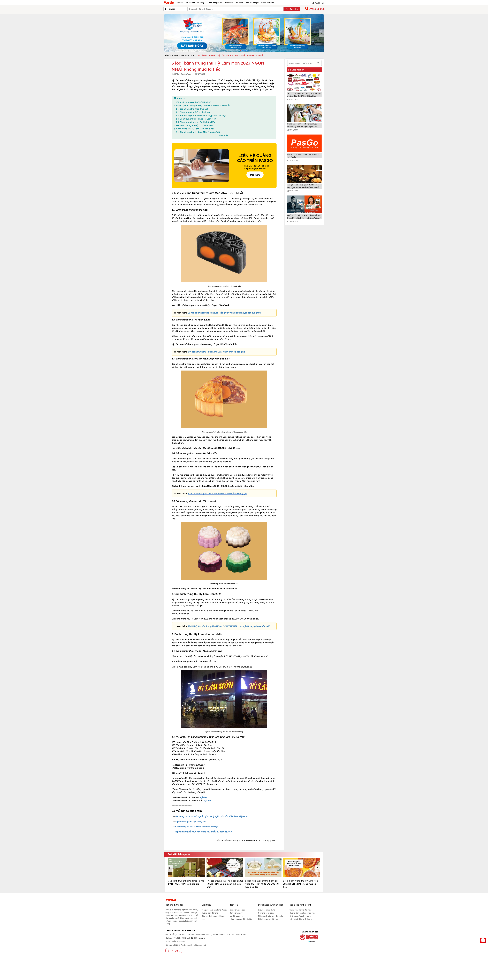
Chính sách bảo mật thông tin (270, 916)
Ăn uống (201, 3)
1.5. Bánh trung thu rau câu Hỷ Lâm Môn (196, 122)
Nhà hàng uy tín (215, 3)
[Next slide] (321, 33)
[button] (170, 868)
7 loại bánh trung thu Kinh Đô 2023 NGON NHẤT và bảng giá (217, 493)
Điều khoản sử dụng (266, 910)
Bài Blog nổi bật (296, 69)
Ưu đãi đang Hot (237, 916)
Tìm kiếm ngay (236, 913)
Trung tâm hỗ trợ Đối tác (300, 910)
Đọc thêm (255, 175)
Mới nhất (239, 3)
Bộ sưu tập (190, 3)
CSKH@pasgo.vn (197, 938)
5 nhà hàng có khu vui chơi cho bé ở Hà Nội (196, 826)
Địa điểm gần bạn (237, 910)
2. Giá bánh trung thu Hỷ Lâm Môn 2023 (193, 125)
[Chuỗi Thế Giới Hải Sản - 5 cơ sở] (244, 33)
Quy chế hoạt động (266, 913)
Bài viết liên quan (178, 854)
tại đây (203, 797)
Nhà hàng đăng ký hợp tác (300, 916)
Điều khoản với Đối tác (268, 919)
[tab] (240, 50)
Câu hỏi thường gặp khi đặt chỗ (213, 917)
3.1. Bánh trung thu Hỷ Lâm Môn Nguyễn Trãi (198, 132)
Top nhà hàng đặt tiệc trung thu (190, 821)
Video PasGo (266, 3)
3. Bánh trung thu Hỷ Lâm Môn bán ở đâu (194, 128)
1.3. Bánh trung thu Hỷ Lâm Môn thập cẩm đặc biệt (201, 115)
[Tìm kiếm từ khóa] (318, 63)
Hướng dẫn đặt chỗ (210, 913)
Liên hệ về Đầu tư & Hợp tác (301, 919)
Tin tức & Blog (251, 3)
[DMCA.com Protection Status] (307, 941)
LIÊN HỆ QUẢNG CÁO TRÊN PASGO (193, 102)
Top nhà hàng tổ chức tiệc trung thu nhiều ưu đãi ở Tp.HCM (204, 831)
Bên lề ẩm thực (188, 55)
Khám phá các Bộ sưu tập (241, 919)
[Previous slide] (166, 33)
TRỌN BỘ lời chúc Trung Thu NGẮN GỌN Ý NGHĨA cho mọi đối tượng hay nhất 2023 (229, 626)
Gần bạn (180, 3)
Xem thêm (224, 135)
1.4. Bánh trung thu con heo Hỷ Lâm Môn (196, 118)
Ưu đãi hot (229, 3)
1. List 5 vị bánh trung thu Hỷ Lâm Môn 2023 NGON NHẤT (202, 105)
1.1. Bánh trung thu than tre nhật (192, 109)
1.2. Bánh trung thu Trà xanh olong (193, 112)
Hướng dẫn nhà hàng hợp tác (302, 913)
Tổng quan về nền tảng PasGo (214, 910)
